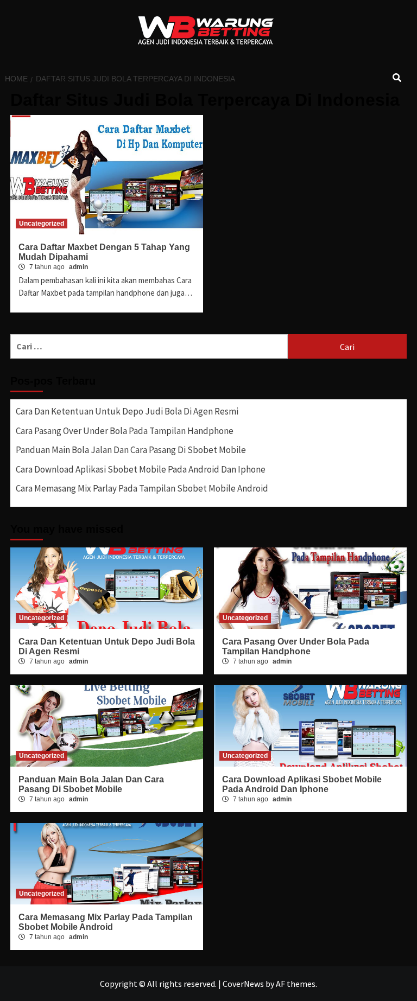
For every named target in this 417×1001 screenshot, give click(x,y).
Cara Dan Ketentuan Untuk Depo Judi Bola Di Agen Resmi (127, 411)
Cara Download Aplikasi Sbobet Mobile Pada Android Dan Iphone (141, 469)
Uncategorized (41, 223)
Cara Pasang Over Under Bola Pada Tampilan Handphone (124, 431)
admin (78, 267)
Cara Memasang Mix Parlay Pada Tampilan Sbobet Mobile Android (142, 488)
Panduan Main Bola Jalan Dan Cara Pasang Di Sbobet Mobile (131, 450)
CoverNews (243, 983)
